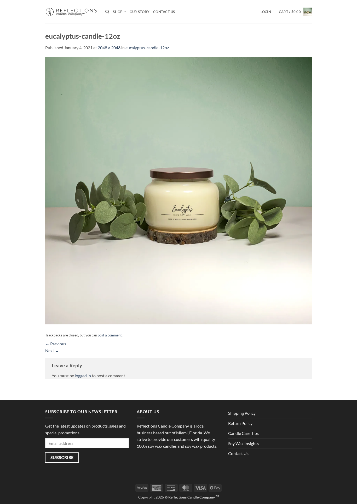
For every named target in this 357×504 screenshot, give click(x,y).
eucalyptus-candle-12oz (147, 47)
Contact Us (164, 12)
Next (52, 350)
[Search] (107, 12)
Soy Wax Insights (243, 443)
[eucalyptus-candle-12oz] (178, 190)
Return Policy (240, 423)
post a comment (110, 335)
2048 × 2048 (109, 47)
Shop (117, 12)
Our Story (139, 12)
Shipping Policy (242, 413)
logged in (83, 375)
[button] (266, 12)
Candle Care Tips (243, 433)
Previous (55, 343)
